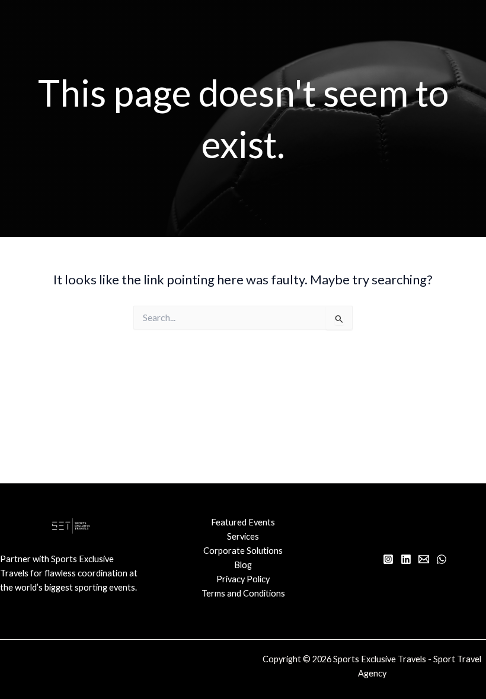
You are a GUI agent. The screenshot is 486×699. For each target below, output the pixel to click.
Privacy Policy (243, 579)
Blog (243, 565)
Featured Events (243, 522)
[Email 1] (423, 559)
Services (243, 536)
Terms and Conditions (243, 593)
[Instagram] (388, 559)
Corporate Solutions (243, 551)
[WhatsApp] (441, 559)
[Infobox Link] (71, 579)
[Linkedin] (406, 559)
